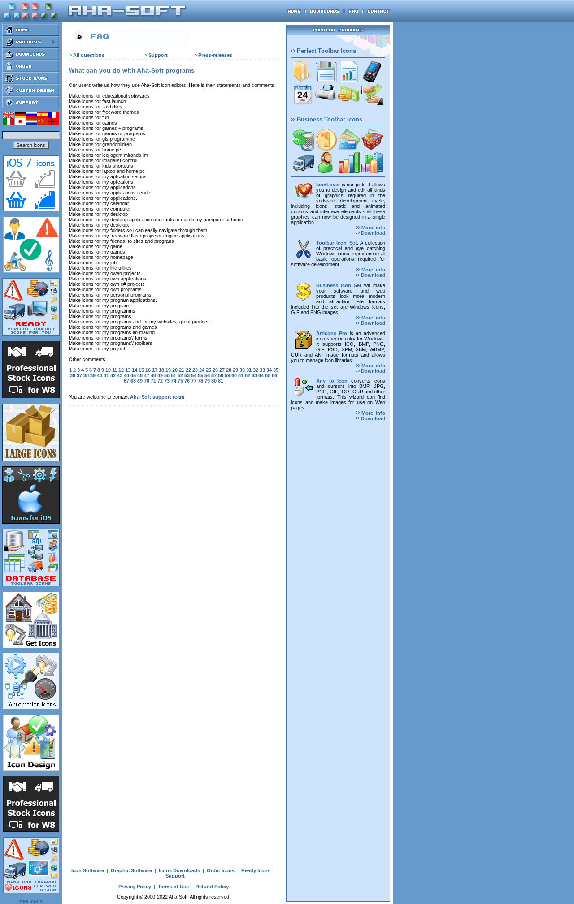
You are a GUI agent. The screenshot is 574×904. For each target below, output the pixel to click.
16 (148, 370)
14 (134, 370)
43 (119, 375)
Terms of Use (173, 886)
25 (208, 370)
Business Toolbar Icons (328, 119)
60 (234, 375)
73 (167, 380)
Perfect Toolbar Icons (325, 50)
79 (207, 380)
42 (113, 375)
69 (140, 380)
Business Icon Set (338, 285)
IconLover (328, 184)
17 (154, 370)
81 (220, 380)
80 (214, 380)
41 (106, 375)
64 (261, 375)
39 (93, 375)
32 (255, 370)
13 (127, 370)
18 (161, 370)
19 (168, 370)
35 (275, 370)
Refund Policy (212, 886)
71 (153, 380)
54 (193, 375)
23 (195, 370)
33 (262, 370)
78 (200, 380)
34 (269, 370)
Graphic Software (131, 870)
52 (180, 375)
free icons (31, 901)
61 (241, 375)
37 (79, 375)
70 (146, 380)
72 (160, 380)
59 (227, 375)
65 (267, 375)
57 (214, 375)
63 (254, 375)
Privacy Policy (134, 886)
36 (72, 375)
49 (160, 375)
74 (173, 380)
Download (372, 233)
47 (146, 375)
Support (158, 55)
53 (187, 375)
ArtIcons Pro (331, 333)
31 (249, 370)
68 (133, 380)
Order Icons (221, 870)
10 (108, 370)
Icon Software (87, 870)
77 (193, 380)
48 (153, 375)
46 (140, 375)
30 (242, 370)
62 (247, 375)
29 (235, 370)
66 (274, 375)
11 (114, 370)
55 (200, 375)
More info (372, 227)
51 (173, 375)
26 (215, 370)
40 (99, 375)
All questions (88, 55)
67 (126, 380)
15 (141, 370)
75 (180, 380)
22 (188, 370)
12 (121, 370)
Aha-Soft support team (157, 397)
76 (187, 380)
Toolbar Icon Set (336, 242)
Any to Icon (332, 380)
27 (222, 370)
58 (220, 375)
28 (228, 370)
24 (201, 370)
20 (175, 370)
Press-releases (215, 55)
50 (167, 375)
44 (126, 375)
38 (86, 375)
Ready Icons (255, 870)
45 (133, 375)
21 (181, 370)
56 (207, 375)
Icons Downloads (179, 870)
